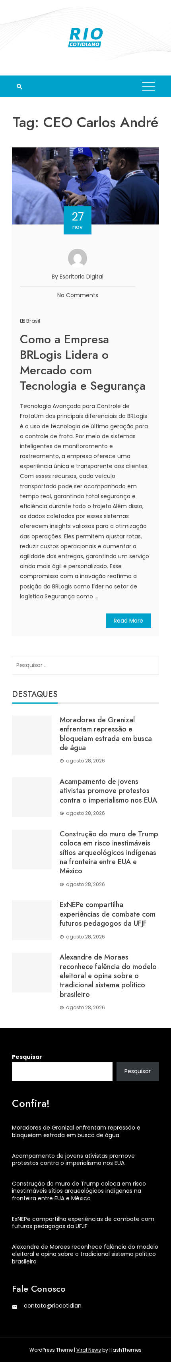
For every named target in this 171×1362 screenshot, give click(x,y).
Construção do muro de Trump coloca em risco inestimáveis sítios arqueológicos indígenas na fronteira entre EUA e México (109, 852)
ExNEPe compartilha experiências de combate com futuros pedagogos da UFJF (107, 914)
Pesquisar (27, 1057)
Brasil (33, 321)
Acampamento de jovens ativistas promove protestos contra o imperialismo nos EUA (108, 790)
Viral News (88, 1350)
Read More (128, 621)
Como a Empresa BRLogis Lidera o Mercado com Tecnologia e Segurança (83, 362)
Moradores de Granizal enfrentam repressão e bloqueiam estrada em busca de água (106, 734)
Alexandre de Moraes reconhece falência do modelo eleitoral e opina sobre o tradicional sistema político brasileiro (108, 976)
